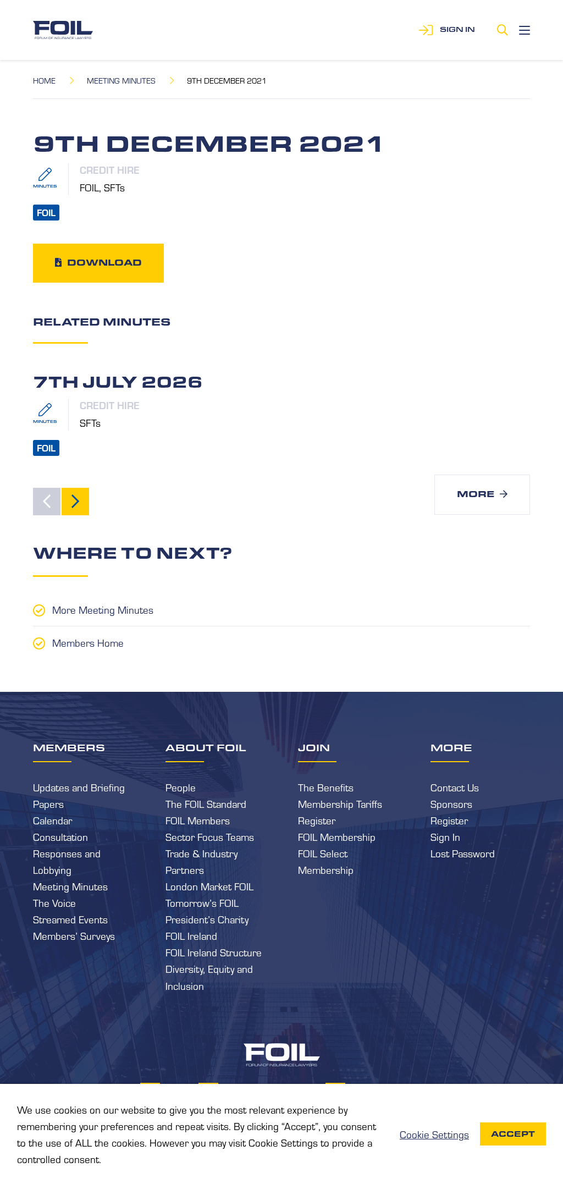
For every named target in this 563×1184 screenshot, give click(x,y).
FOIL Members (197, 820)
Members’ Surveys (74, 935)
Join (314, 747)
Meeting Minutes (121, 80)
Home (44, 80)
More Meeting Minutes (102, 609)
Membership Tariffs (340, 803)
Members (69, 747)
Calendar (52, 820)
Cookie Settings (434, 1134)
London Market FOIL (209, 886)
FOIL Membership (337, 836)
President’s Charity (207, 919)
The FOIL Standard (205, 803)
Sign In (445, 836)
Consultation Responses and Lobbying (67, 853)
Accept (513, 1133)
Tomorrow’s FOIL (202, 902)
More (475, 494)
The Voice (54, 902)
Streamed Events (70, 919)
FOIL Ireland (191, 935)
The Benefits (326, 787)
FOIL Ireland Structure (213, 952)
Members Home (88, 642)
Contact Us (454, 787)
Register (316, 820)
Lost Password (462, 853)
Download (104, 262)
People (180, 787)
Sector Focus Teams (209, 836)
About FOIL (205, 747)
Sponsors (451, 803)
